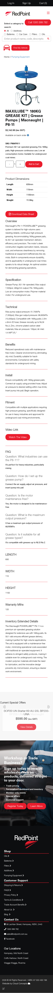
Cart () (43, 3)
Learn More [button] (36, 806)
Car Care (23, 34)
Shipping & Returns (12, 885)
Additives (17, 30)
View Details (26, 727)
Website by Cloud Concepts (15, 983)
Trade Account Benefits (14, 904)
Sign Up (26, 3)
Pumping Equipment (20, 57)
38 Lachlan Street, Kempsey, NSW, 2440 (24, 924)
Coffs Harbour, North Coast (16, 958)
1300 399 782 (13, 929)
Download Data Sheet (22, 214)
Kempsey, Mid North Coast (16, 953)
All (8, 30)
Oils (43, 34)
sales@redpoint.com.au (17, 934)
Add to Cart (34, 164)
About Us (8, 909)
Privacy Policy (10, 895)
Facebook (10, 938)
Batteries (11, 34)
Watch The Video (18, 437)
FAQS (7, 890)
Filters (34, 34)
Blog (6, 914)
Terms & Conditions (13, 900)
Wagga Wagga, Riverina (14, 963)
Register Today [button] (15, 806)
